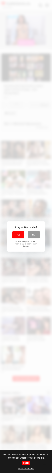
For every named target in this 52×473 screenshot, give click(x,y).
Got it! (26, 463)
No (33, 234)
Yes (18, 234)
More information (26, 468)
